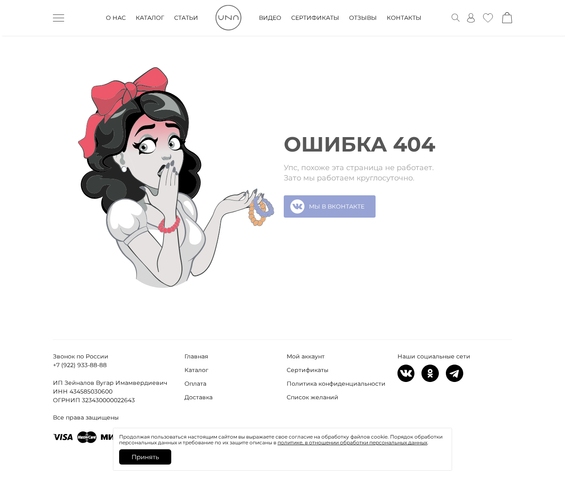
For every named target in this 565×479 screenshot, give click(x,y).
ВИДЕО (270, 17)
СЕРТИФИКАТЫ (315, 17)
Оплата (195, 383)
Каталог (196, 370)
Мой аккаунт (306, 356)
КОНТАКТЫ (404, 17)
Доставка (198, 397)
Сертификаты (307, 370)
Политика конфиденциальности (336, 383)
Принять (145, 457)
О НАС (116, 17)
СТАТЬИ (186, 17)
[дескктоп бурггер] (58, 18)
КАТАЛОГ (150, 17)
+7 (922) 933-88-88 (80, 365)
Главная (196, 356)
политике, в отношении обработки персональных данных (352, 442)
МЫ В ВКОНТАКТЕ (336, 206)
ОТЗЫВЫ (363, 17)
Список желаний (312, 397)
